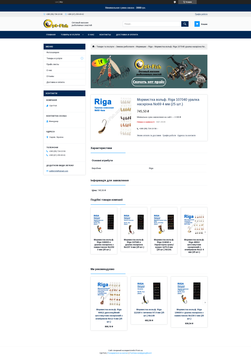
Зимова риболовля (125, 46)
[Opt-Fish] (56, 27)
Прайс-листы (52, 64)
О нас (91, 35)
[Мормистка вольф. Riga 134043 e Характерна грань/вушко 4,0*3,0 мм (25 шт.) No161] (164, 221)
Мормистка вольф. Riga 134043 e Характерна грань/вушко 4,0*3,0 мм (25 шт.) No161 (164, 245)
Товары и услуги (70, 35)
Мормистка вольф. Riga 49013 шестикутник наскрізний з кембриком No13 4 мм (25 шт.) (194, 246)
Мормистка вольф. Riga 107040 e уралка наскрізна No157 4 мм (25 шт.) (134, 243)
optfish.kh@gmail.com (58, 171)
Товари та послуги (105, 46)
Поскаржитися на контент (117, 353)
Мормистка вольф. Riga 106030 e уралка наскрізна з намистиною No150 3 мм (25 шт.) (104, 245)
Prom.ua (139, 350)
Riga (150, 46)
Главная (50, 35)
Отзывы (50, 76)
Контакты (105, 35)
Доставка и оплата (127, 35)
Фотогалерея (52, 52)
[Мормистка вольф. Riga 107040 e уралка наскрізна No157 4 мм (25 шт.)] (134, 221)
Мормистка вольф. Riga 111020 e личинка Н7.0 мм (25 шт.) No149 (149, 312)
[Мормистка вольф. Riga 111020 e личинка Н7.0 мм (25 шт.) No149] (149, 291)
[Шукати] (185, 24)
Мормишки (141, 46)
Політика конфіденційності (141, 353)
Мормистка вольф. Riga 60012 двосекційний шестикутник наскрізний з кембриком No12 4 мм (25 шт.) (109, 315)
